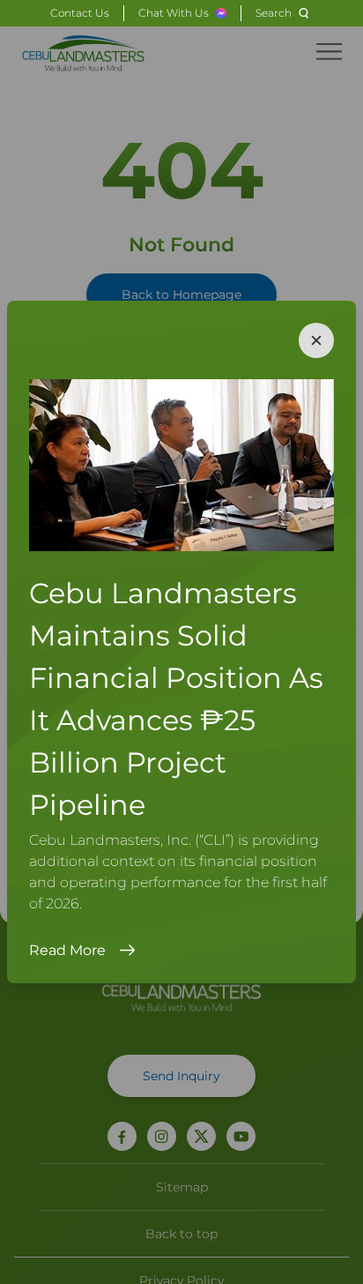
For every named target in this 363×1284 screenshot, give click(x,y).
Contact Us (79, 12)
